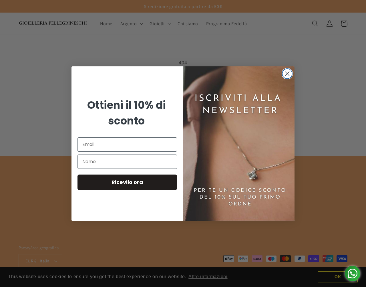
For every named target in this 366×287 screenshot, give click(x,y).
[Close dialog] (287, 74)
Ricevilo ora (127, 182)
